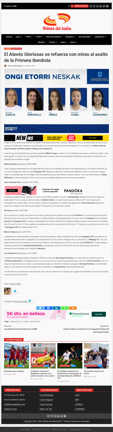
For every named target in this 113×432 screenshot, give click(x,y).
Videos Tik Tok (46, 409)
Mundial (41, 42)
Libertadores (99, 37)
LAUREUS (79, 404)
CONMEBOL (80, 409)
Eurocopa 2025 (84, 37)
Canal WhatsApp (46, 395)
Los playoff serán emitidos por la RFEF (20, 327)
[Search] (69, 6)
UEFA (77, 395)
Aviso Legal (25, 429)
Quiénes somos (10, 409)
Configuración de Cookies (79, 429)
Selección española (53, 37)
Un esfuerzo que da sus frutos (96, 356)
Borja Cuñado (15, 284)
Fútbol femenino (16, 48)
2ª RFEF (38, 37)
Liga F (18, 37)
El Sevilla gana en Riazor (16, 356)
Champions (69, 37)
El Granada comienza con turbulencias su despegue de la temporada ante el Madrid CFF (69, 356)
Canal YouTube (46, 404)
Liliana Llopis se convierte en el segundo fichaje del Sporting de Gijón (86, 329)
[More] (73, 308)
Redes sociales (81, 6)
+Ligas (62, 42)
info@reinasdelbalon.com (14, 404)
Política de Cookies (59, 429)
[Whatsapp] (65, 308)
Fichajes (26, 321)
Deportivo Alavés (21, 301)
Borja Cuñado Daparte (15, 66)
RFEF (77, 399)
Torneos (52, 42)
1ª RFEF (28, 37)
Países (72, 42)
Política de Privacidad (40, 429)
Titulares (9, 37)
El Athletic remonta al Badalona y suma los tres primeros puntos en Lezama (43, 356)
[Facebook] (48, 308)
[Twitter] (40, 308)
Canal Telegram (46, 399)
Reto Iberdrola (35, 321)
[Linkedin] (56, 308)
